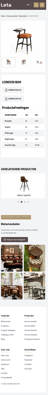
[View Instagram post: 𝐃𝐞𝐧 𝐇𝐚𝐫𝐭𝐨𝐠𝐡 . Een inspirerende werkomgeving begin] (12, 258)
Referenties (5, 321)
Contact (4, 373)
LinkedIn (28, 364)
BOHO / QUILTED (23, 195)
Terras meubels (30, 334)
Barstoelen (23, 16)
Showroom (5, 360)
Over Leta (5, 355)
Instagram (28, 355)
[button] (40, 40)
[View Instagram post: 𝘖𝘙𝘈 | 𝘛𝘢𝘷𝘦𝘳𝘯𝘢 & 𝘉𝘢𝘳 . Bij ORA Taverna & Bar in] (34, 286)
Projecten (5, 326)
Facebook (28, 360)
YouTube (28, 368)
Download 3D (14, 98)
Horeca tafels (29, 326)
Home (3, 16)
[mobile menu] (42, 4)
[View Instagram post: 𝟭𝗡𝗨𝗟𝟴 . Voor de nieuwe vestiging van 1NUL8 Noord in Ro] (12, 286)
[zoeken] (36, 4)
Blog (3, 339)
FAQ (2, 368)
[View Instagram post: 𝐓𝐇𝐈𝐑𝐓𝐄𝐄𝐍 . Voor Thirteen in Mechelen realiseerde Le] (34, 258)
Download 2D (14, 90)
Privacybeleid (6, 377)
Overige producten (32, 339)
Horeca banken (30, 330)
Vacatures (5, 364)
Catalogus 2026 (7, 334)
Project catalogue (8, 330)
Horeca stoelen (12, 16)
